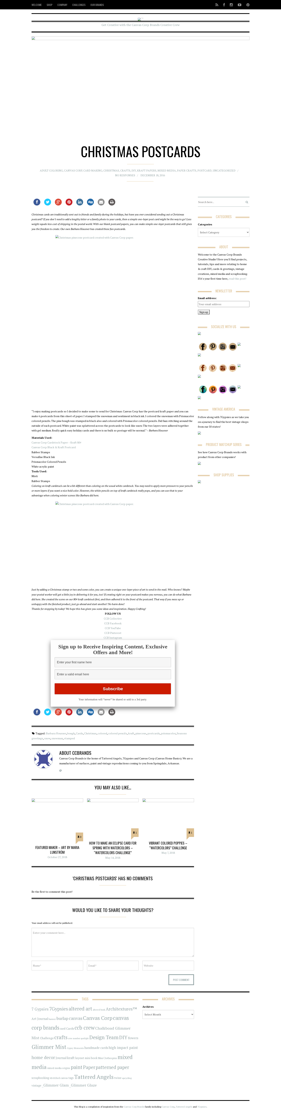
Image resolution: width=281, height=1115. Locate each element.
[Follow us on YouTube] (240, 4)
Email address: (207, 298)
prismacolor (168, 733)
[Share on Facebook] (36, 204)
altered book (99, 1009)
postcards (153, 733)
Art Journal (40, 1019)
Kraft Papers (146, 170)
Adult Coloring (51, 170)
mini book (91, 1058)
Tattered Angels (94, 1076)
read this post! (237, 278)
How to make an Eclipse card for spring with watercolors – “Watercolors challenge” (112, 848)
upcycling (127, 1077)
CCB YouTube (113, 628)
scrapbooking (40, 1078)
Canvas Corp (73, 170)
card (63, 1028)
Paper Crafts (186, 170)
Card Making (92, 170)
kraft (131, 733)
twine (117, 1078)
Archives (148, 1006)
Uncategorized (224, 170)
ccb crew (85, 1027)
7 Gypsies (40, 1009)
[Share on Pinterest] (69, 204)
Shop (49, 5)
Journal (61, 1058)
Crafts (125, 170)
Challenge (47, 1038)
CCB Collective (113, 618)
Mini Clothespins (107, 1058)
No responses (125, 175)
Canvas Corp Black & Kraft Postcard (54, 447)
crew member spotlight (78, 1038)
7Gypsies (58, 1008)
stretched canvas (59, 1078)
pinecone (140, 733)
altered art (80, 1008)
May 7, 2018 (168, 852)
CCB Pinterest (112, 633)
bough (71, 733)
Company (62, 5)
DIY (134, 170)
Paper (89, 1067)
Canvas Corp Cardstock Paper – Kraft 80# (56, 442)
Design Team (104, 1037)
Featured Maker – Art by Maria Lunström (57, 850)
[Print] (111, 204)
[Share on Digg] (90, 204)
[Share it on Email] (101, 204)
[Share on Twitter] (47, 204)
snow (47, 738)
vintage (36, 1085)
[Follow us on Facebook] (224, 4)
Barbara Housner (56, 733)
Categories (205, 224)
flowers (133, 1038)
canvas (75, 1018)
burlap (62, 1018)
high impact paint (123, 1047)
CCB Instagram (113, 637)
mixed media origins (58, 1068)
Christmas (111, 170)
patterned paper (112, 1067)
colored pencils (117, 733)
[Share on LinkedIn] (79, 204)
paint (76, 1067)
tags (71, 1078)
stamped (69, 738)
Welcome (37, 5)
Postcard (204, 170)
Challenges (78, 5)
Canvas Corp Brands (134, 1106)
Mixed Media (167, 170)
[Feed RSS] (217, 4)
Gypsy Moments (75, 1047)
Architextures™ (121, 1009)
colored (102, 733)
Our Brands (97, 5)
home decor (43, 1057)
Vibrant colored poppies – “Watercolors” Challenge (168, 845)
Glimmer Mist (49, 1046)
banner (52, 1019)
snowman (57, 738)
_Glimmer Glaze (83, 1085)
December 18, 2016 (152, 175)
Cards (79, 733)
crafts (60, 1037)
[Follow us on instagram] (231, 4)
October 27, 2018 (57, 857)
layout (79, 1058)
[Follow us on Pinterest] (246, 4)
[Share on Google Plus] (58, 204)
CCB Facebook (113, 623)
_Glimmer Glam (55, 1085)
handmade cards (96, 1048)
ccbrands (81, 752)
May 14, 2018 (112, 857)
